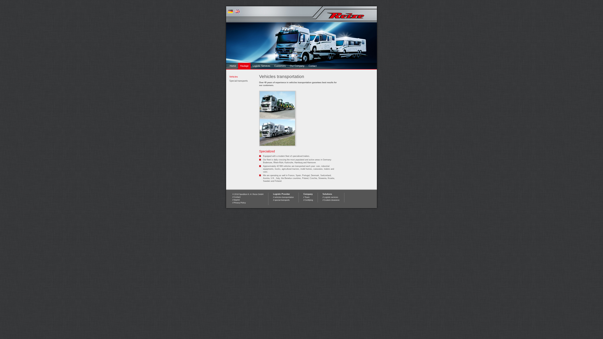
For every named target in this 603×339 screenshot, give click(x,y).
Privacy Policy (240, 203)
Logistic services (331, 197)
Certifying (309, 200)
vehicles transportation (284, 197)
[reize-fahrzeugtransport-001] (277, 104)
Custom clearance (332, 200)
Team (307, 197)
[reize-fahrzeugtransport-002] (277, 132)
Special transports (238, 80)
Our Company (297, 66)
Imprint (237, 200)
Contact (313, 66)
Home (233, 66)
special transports (282, 200)
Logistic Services (261, 66)
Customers (280, 66)
